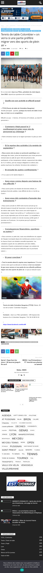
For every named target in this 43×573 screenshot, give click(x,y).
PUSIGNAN (16, 446)
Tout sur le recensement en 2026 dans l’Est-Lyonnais (21, 390)
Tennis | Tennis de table (25, 31)
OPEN (30, 442)
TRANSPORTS (7, 462)
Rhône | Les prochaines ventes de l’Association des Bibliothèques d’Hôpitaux (27, 512)
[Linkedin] (21, 375)
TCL (23, 454)
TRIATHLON (26, 461)
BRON (27, 419)
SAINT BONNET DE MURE (31, 446)
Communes (16, 29)
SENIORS (28, 450)
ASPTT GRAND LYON (20, 415)
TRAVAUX (18, 461)
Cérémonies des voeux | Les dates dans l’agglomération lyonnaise (35, 399)
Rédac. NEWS (6, 48)
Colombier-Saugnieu (7, 31)
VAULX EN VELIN (10, 465)
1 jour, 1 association (10, 25)
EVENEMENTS (32, 426)
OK (22, 570)
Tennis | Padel (5, 543)
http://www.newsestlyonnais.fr (21, 372)
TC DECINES (6, 454)
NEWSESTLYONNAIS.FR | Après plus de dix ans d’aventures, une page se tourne (26, 502)
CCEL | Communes (25, 29)
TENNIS (32, 454)
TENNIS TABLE (5, 344)
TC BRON (37, 450)
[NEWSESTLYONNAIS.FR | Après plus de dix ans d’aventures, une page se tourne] (6, 501)
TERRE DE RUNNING (8, 458)
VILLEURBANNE (10, 468)
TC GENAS (16, 454)
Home (2, 25)
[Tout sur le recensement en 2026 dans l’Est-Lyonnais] (21, 385)
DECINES (20, 426)
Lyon (2, 546)
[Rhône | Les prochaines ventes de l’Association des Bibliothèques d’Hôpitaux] (6, 512)
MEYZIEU (17, 438)
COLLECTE (14, 423)
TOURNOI (22, 458)
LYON (13, 434)
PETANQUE (5, 446)
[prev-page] (20, 404)
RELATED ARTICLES (14, 380)
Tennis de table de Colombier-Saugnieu (27, 342)
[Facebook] (3, 54)
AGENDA (6, 415)
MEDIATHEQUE (6, 438)
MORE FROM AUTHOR (28, 380)
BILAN (19, 419)
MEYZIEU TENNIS (10, 442)
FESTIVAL (13, 430)
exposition (4, 430)
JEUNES (32, 430)
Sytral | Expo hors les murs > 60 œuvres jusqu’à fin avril (10, 362)
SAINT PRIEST (9, 450)
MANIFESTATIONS (26, 434)
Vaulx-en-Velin (5, 555)
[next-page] (23, 404)
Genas (3, 549)
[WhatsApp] (17, 54)
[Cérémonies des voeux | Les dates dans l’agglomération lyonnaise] (35, 390)
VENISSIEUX (27, 465)
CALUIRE (36, 419)
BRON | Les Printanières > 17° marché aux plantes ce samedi (32, 362)
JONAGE (4, 434)
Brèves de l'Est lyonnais (8, 552)
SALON (20, 450)
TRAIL (31, 458)
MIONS (23, 442)
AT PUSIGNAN (8, 419)
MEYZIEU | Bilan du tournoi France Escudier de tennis (7, 390)
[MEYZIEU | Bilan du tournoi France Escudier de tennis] (7, 385)
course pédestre (7, 426)
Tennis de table (36, 31)
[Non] (41, 567)
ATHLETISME (32, 415)
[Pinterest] (12, 54)
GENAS (23, 430)
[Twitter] (8, 54)
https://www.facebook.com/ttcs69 (14, 324)
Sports (15, 31)
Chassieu (5, 423)
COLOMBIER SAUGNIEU (11, 342)
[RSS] (24, 375)
